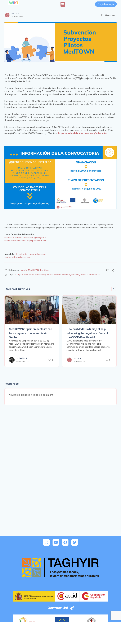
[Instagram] (46, 542)
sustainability (93, 275)
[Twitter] (74, 542)
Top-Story (44, 270)
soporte (15, 14)
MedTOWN (33, 270)
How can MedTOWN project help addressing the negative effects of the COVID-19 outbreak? (87, 333)
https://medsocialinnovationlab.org (30, 254)
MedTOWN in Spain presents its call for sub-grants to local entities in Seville (30, 333)
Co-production (27, 275)
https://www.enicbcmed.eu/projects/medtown (25, 241)
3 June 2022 (17, 17)
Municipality (40, 275)
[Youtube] (56, 542)
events (24, 270)
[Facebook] (65, 542)
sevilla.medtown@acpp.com (17, 257)
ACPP (16, 275)
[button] (62, 4)
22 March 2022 (22, 361)
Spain (83, 275)
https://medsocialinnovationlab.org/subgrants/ (25, 237)
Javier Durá (21, 358)
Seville (50, 275)
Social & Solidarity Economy (67, 275)
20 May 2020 (79, 361)
